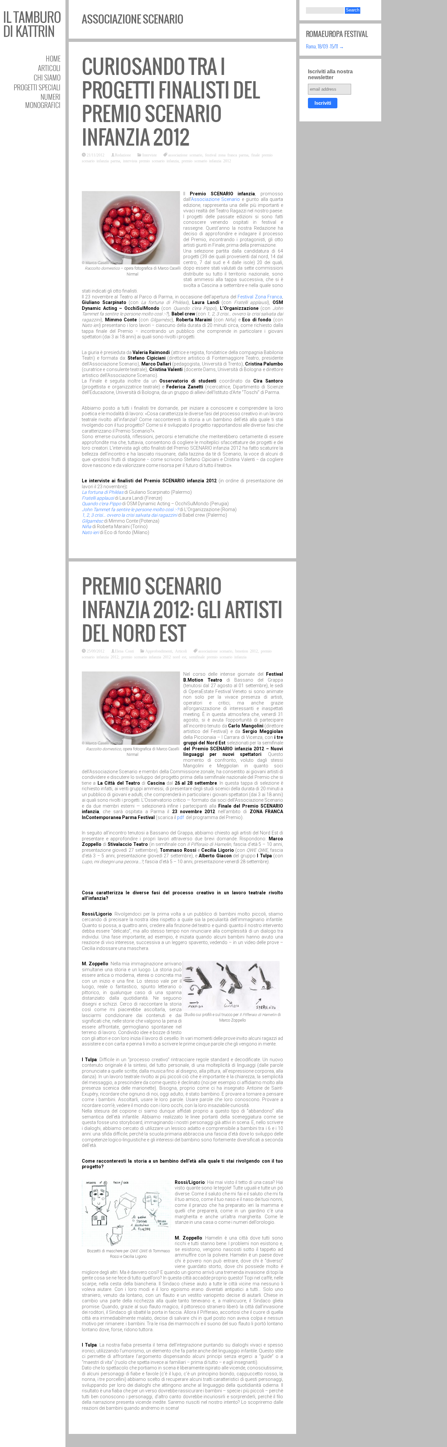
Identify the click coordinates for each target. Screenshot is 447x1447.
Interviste (149, 155)
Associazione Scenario (215, 199)
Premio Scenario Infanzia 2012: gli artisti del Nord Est (182, 609)
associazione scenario (185, 155)
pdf (181, 817)
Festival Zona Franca (260, 296)
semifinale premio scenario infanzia (217, 657)
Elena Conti (124, 651)
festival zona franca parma (226, 155)
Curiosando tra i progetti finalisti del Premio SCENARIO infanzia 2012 (171, 102)
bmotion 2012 (246, 651)
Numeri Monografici (43, 101)
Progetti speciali (37, 87)
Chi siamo (47, 77)
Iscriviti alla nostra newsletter (330, 74)
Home (53, 58)
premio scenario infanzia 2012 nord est (153, 657)
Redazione (123, 155)
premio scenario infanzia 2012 (206, 161)
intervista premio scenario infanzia (151, 161)
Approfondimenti (158, 651)
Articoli (49, 68)
